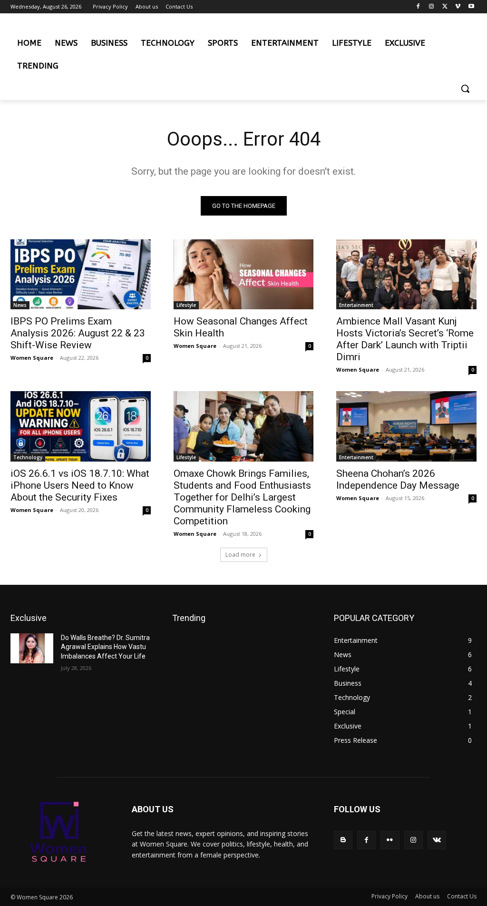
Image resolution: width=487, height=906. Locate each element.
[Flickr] (389, 840)
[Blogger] (343, 840)
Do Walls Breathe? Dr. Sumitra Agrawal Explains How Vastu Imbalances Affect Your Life (105, 647)
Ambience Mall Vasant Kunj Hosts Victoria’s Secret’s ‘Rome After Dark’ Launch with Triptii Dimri (405, 339)
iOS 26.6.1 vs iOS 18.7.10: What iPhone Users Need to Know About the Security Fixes (79, 485)
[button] (465, 88)
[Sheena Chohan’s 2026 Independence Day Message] (406, 426)
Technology (27, 457)
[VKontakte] (437, 840)
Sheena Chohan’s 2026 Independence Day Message (397, 479)
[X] (444, 6)
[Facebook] (418, 6)
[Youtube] (471, 6)
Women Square (31, 357)
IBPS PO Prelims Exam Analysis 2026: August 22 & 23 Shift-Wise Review (77, 333)
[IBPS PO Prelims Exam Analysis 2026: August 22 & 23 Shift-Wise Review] (80, 274)
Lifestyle (186, 305)
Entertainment (356, 305)
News (20, 305)
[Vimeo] (457, 6)
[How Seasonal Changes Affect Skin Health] (244, 274)
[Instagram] (431, 6)
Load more (240, 555)
